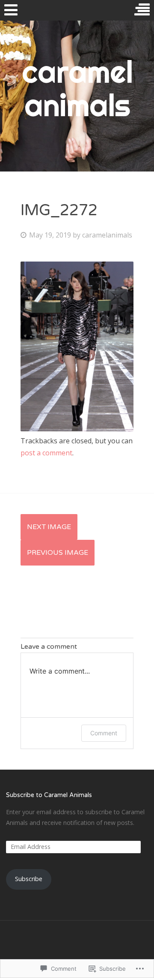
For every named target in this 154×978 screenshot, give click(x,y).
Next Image (49, 527)
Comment (103, 733)
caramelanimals (107, 235)
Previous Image (57, 552)
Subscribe (28, 879)
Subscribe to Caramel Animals (49, 795)
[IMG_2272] (77, 428)
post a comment (46, 452)
